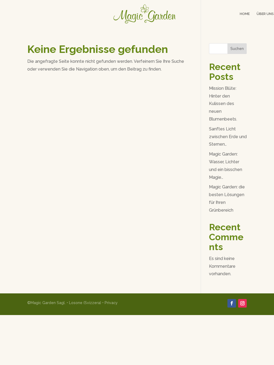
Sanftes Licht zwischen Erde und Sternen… (228, 136)
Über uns (265, 14)
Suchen (237, 48)
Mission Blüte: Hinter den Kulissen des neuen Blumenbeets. (223, 104)
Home (245, 14)
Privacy (111, 303)
